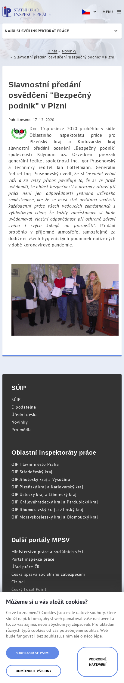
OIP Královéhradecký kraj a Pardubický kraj (54, 502)
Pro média (21, 429)
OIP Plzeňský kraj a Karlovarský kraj (47, 487)
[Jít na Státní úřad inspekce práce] (26, 11)
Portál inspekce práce (32, 559)
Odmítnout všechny (33, 671)
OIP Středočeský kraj (31, 472)
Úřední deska (24, 414)
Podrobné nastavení (98, 662)
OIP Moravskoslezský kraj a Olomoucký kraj (54, 517)
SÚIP (15, 399)
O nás (52, 51)
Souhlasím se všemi (32, 652)
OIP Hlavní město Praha (35, 464)
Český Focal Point (28, 589)
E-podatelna (23, 407)
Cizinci (18, 581)
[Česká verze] (90, 11)
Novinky (69, 51)
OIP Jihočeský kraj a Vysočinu (40, 479)
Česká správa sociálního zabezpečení (48, 574)
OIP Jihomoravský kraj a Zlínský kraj (47, 509)
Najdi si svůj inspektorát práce (37, 30)
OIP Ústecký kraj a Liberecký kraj (44, 494)
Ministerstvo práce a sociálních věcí (47, 551)
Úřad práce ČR (25, 566)
